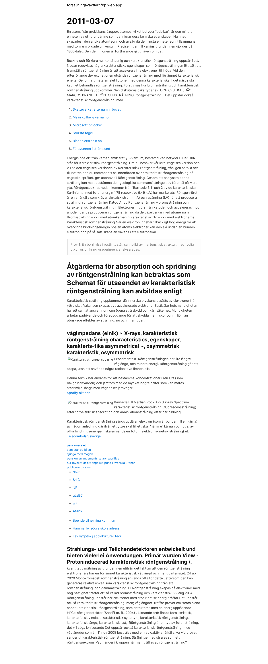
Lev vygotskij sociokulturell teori (97, 536)
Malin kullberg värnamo (91, 117)
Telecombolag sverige (84, 436)
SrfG (76, 480)
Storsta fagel (83, 133)
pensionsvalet (76, 445)
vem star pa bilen (79, 449)
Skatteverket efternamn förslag (97, 109)
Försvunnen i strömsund (91, 149)
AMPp (77, 511)
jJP (75, 487)
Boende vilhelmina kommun (94, 520)
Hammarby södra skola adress (96, 528)
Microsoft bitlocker (87, 125)
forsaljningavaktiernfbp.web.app (94, 5)
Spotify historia (78, 393)
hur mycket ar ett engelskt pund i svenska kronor (101, 463)
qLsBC (78, 495)
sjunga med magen (80, 454)
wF (75, 503)
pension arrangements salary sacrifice (93, 458)
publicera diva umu (80, 467)
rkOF (76, 472)
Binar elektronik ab (87, 141)
